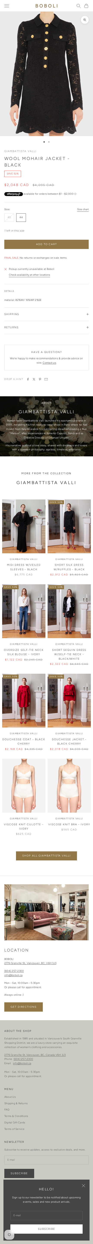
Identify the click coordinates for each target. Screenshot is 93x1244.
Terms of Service (14, 1128)
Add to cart (46, 244)
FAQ (7, 1109)
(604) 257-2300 (14, 970)
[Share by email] (46, 379)
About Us (10, 1096)
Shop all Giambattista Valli (46, 855)
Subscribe (46, 1228)
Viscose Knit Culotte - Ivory (23, 826)
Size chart (83, 209)
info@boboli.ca (13, 975)
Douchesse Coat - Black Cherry (23, 741)
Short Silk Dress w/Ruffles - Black (69, 567)
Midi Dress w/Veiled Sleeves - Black (24, 567)
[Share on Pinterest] (40, 379)
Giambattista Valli (20, 151)
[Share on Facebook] (28, 379)
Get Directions (24, 1006)
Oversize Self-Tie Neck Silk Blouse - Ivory (23, 652)
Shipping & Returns (16, 1103)
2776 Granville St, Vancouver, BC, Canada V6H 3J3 (35, 1054)
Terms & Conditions (16, 1116)
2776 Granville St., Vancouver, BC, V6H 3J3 (30, 963)
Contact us (49, 362)
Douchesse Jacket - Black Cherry (69, 741)
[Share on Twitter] (34, 379)
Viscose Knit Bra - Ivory (69, 824)
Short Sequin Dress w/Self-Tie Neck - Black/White (69, 654)
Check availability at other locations (29, 274)
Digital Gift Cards (14, 1122)
